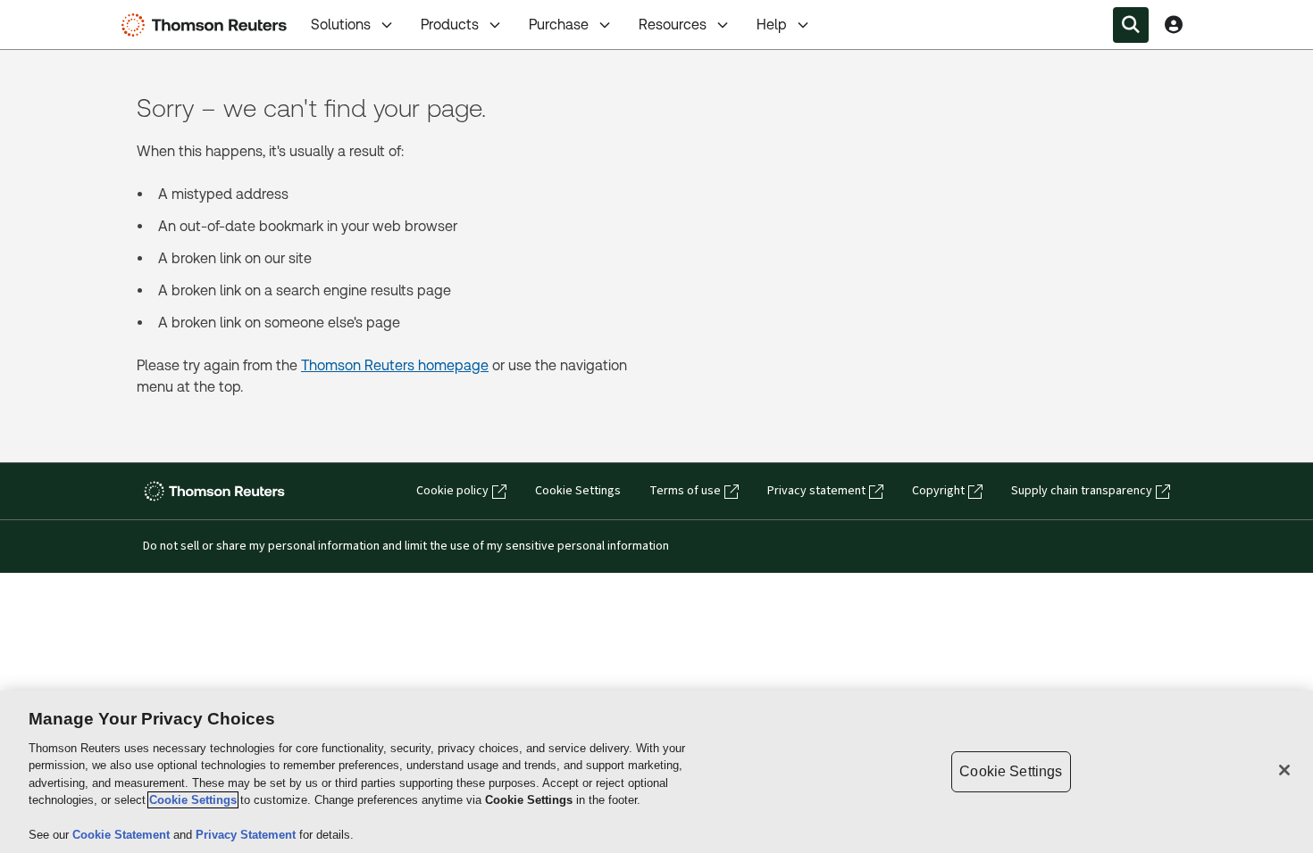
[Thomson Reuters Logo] (208, 25)
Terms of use (685, 491)
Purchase (559, 24)
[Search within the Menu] (1131, 25)
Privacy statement (816, 491)
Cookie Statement (122, 834)
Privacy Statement (247, 834)
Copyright (938, 491)
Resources (673, 24)
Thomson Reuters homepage (395, 365)
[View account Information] (1174, 25)
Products (450, 24)
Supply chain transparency (1081, 491)
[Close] (1284, 770)
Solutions (341, 24)
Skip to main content (80, 13)
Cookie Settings (578, 491)
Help (772, 24)
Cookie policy (452, 491)
